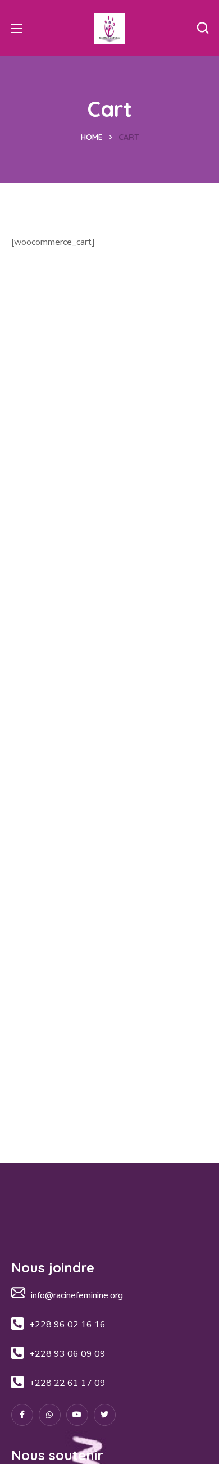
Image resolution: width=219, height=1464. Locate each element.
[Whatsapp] (50, 1415)
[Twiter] (105, 1415)
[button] (202, 28)
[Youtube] (77, 1415)
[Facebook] (22, 1415)
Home (92, 137)
